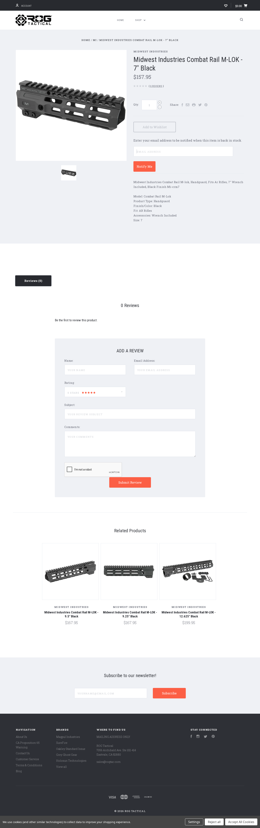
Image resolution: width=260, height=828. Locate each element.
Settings (194, 822)
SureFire (61, 743)
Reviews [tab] (31, 281)
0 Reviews (156, 86)
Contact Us (23, 753)
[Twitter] (205, 737)
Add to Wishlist (155, 127)
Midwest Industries (150, 51)
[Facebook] (191, 737)
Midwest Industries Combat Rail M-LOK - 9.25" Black (130, 614)
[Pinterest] (213, 737)
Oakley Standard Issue (70, 749)
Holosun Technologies (71, 760)
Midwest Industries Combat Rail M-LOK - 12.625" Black (189, 614)
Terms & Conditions (29, 765)
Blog (19, 771)
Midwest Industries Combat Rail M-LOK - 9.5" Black (71, 614)
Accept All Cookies (241, 822)
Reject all (214, 822)
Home (120, 20)
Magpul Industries (68, 737)
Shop (138, 20)
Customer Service (27, 759)
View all (61, 767)
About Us (21, 737)
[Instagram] (197, 737)
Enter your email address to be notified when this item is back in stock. (187, 140)
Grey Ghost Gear (66, 755)
